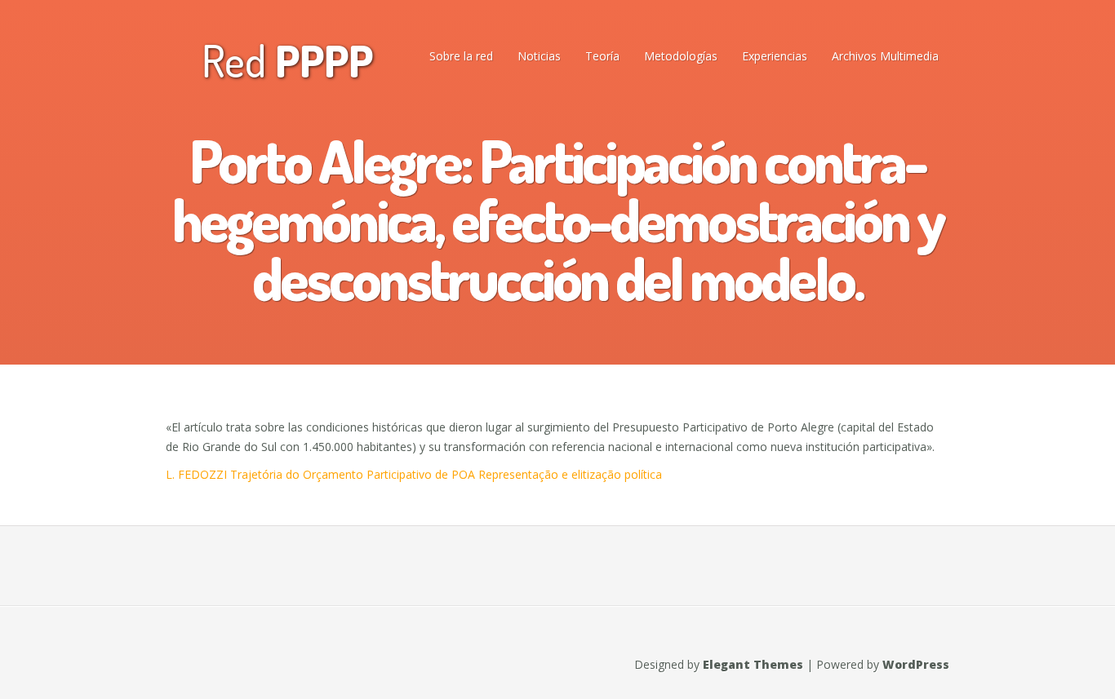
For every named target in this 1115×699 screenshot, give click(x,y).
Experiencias (774, 56)
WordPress (915, 664)
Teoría (602, 56)
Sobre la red (461, 56)
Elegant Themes (753, 664)
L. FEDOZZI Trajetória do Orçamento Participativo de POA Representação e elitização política (414, 474)
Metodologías (680, 56)
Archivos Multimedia (885, 56)
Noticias (539, 56)
